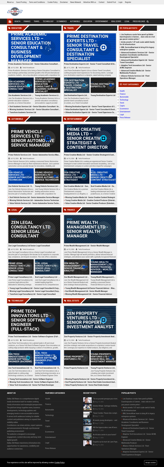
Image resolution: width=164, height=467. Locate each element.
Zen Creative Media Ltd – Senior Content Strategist (76, 186)
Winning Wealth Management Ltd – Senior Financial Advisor (88, 294)
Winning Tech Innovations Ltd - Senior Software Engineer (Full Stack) (35, 382)
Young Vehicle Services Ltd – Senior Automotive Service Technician (47, 186)
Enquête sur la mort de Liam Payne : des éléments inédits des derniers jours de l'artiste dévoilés (106, 442)
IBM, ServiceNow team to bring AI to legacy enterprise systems (137, 48)
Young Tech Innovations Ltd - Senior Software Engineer (31, 379)
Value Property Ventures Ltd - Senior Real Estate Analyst (87, 385)
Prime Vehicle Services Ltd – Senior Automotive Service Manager (34, 155)
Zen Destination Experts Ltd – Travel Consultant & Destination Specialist (76, 95)
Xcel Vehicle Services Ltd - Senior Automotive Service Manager (34, 197)
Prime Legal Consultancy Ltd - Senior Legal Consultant (21, 277)
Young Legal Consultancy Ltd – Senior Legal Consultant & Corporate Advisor (35, 288)
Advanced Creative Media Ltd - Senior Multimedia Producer (135, 72)
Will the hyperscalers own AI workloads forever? (106, 427)
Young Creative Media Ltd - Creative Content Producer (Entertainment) (90, 200)
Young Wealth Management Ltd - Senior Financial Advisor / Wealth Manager (103, 277)
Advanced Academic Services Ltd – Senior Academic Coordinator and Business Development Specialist (137, 55)
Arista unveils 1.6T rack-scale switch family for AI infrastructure (137, 43)
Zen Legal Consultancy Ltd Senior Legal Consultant (29, 246)
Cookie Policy (60, 462)
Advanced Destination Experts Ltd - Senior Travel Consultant (137, 61)
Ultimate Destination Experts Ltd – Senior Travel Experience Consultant (90, 112)
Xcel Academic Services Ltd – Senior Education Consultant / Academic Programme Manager (35, 106)
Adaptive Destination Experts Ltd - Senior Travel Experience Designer (137, 453)
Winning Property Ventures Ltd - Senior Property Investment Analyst (90, 379)
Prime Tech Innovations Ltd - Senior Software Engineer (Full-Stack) (34, 336)
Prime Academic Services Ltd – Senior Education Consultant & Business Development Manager (34, 64)
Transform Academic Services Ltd (23, 112)
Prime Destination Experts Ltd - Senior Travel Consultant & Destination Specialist (90, 64)
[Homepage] (10, 21)
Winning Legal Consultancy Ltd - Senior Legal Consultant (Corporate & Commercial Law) (35, 291)
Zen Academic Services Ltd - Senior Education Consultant (21, 95)
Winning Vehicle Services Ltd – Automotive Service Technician (34, 200)
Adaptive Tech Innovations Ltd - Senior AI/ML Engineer (135, 66)
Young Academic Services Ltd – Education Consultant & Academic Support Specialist (47, 95)
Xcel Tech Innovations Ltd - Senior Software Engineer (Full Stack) (47, 368)
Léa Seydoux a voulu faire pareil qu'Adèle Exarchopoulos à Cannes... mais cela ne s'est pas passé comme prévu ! (137, 36)
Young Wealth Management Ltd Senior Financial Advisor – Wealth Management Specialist (90, 288)
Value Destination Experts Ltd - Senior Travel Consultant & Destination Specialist (90, 109)
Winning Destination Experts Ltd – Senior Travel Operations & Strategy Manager (90, 106)
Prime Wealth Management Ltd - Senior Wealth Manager (87, 246)
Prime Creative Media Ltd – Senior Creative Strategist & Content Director (90, 155)
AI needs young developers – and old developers (106, 420)
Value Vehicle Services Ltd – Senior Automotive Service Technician (35, 203)
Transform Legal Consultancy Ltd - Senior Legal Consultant (33, 294)
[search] (148, 21)
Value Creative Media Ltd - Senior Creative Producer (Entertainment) (90, 203)
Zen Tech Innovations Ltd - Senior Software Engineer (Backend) (21, 368)
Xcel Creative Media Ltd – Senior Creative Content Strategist (103, 186)
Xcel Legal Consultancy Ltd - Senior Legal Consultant (47, 277)
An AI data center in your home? (104, 434)
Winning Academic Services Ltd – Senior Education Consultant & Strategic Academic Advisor (35, 109)
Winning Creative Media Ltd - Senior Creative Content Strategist (90, 197)
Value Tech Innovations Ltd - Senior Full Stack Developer (32, 385)
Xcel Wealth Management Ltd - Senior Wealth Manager (86, 291)
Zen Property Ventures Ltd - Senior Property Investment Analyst (90, 336)
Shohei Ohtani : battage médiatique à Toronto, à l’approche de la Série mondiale (106, 406)
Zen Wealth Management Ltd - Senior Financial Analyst (76, 277)
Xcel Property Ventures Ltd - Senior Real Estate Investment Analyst (90, 382)
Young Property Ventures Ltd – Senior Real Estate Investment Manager (103, 368)
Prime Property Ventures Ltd (76, 368)
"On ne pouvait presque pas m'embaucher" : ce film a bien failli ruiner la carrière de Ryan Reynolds (106, 399)
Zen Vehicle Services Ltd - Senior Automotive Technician (21, 186)
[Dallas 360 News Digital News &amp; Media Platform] (15, 11)
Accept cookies (150, 463)
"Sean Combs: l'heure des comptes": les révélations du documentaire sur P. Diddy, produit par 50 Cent (106, 413)
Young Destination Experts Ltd (103, 95)
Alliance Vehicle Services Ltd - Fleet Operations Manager (134, 77)
